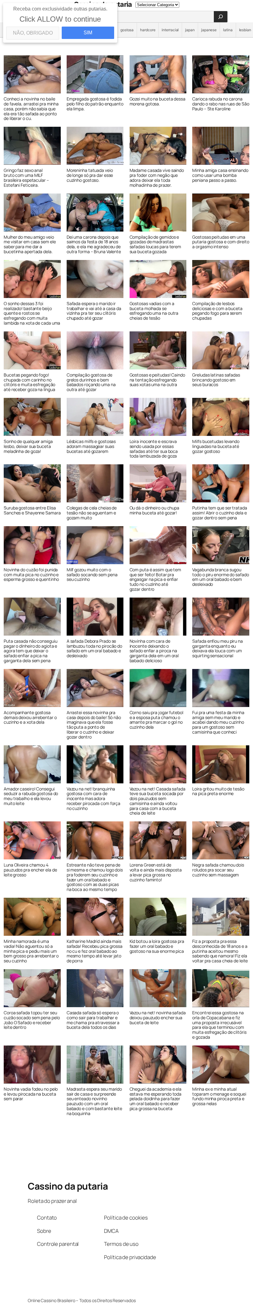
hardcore (147, 30)
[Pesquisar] (220, 16)
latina (227, 30)
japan (190, 30)
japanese (209, 30)
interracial (170, 30)
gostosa (127, 30)
